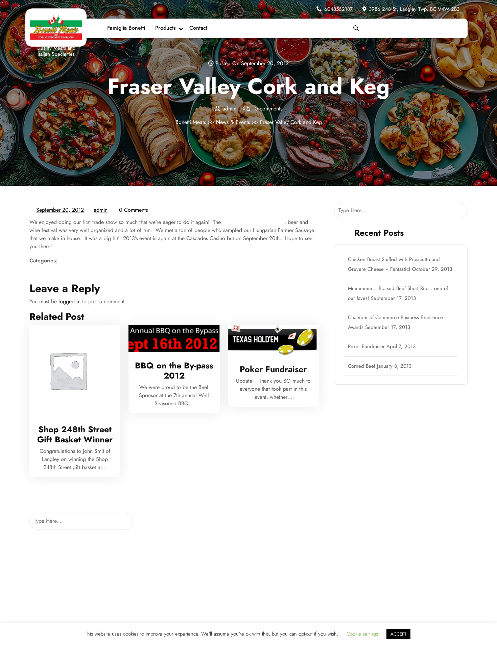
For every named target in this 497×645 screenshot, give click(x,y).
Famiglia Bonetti (126, 28)
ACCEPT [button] (398, 634)
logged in (69, 301)
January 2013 (156, 560)
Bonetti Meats (190, 122)
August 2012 (155, 614)
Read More (72, 371)
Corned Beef (361, 366)
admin (101, 210)
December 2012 (159, 573)
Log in (260, 519)
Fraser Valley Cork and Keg (253, 222)
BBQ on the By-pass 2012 (174, 370)
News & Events (233, 122)
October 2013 (157, 519)
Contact (198, 28)
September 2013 (160, 533)
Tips (368, 533)
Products (165, 28)
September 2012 (160, 600)
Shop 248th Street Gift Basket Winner (75, 434)
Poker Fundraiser (273, 369)
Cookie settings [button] (362, 634)
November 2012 (159, 587)
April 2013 (153, 546)
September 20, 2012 (60, 210)
